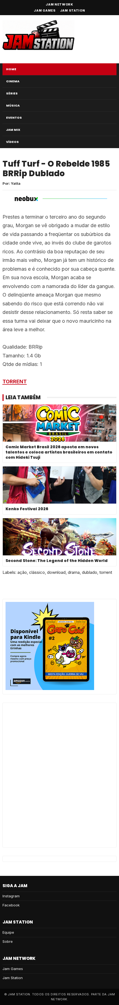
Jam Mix (13, 129)
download (56, 572)
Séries (12, 93)
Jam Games (44, 10)
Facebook (11, 905)
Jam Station (72, 10)
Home (11, 69)
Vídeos (12, 142)
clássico (37, 572)
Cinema (12, 81)
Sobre (7, 941)
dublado (89, 572)
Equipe (8, 932)
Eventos (14, 117)
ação (22, 572)
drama (74, 572)
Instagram (11, 896)
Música (13, 105)
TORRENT (14, 381)
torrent (105, 572)
